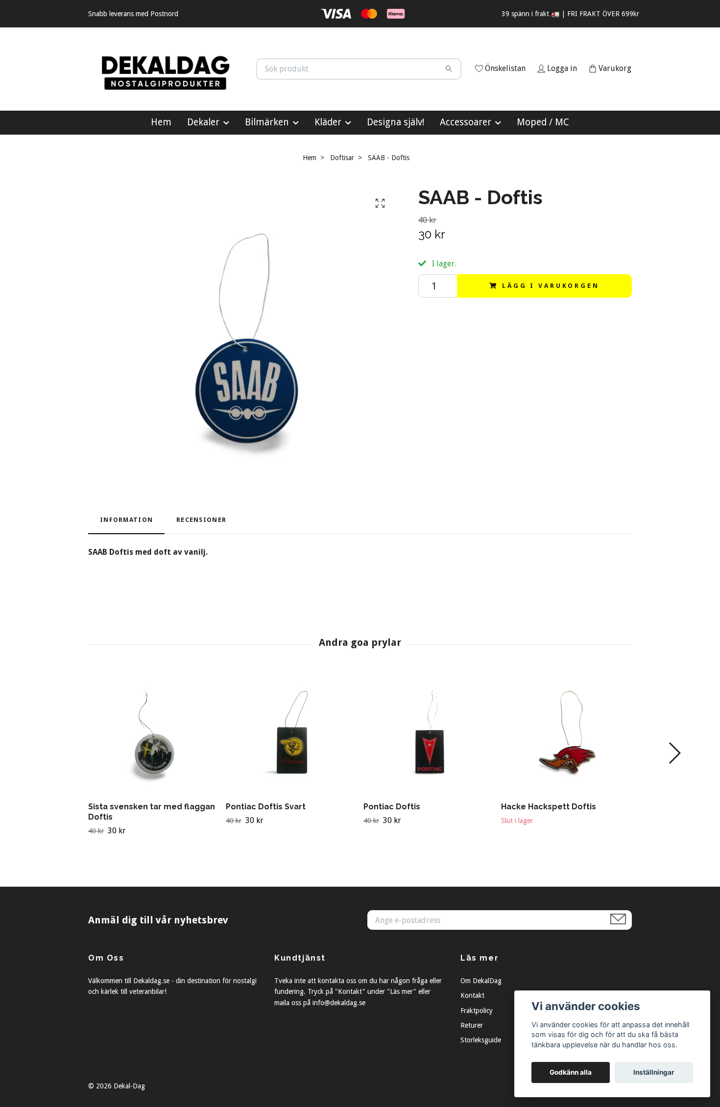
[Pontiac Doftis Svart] (291, 773)
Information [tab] (126, 560)
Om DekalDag (481, 1021)
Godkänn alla (571, 1072)
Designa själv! (395, 162)
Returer (471, 1065)
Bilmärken (267, 162)
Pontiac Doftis (391, 847)
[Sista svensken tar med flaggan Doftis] (153, 773)
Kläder (327, 162)
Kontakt (472, 1036)
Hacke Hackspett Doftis (548, 847)
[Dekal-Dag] (224, 82)
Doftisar (342, 198)
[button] (674, 793)
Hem (161, 162)
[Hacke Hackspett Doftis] (566, 773)
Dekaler (203, 162)
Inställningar (653, 1072)
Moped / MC (543, 162)
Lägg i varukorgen (550, 326)
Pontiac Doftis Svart (266, 847)
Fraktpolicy (476, 1051)
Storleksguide (480, 1080)
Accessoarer (465, 162)
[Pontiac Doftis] (428, 773)
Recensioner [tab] (201, 560)
